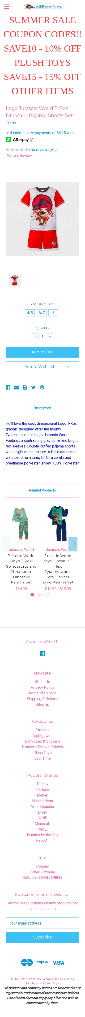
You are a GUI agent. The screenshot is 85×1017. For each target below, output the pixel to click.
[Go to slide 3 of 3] (47, 594)
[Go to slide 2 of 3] (40, 594)
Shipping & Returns (42, 699)
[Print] (25, 387)
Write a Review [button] (19, 155)
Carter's (42, 789)
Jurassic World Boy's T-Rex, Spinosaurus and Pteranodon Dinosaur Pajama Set (21, 569)
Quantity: (43, 328)
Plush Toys (42, 752)
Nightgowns (42, 735)
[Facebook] (8, 387)
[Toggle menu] (6, 6)
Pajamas (42, 730)
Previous (6, 544)
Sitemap (42, 704)
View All (42, 840)
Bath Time (42, 758)
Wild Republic (42, 806)
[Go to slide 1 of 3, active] (32, 594)
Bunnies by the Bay (42, 835)
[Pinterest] (42, 387)
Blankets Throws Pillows (42, 747)
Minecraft (43, 823)
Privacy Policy (42, 687)
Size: (42, 304)
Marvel (42, 795)
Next (73, 544)
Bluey (42, 812)
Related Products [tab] (42, 490)
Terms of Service (42, 693)
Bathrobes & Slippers (42, 741)
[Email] (16, 387)
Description (42, 408)
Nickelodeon (42, 801)
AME (43, 829)
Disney (42, 784)
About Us (42, 681)
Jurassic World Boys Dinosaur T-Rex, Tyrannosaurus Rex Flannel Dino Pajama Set (58, 569)
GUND (42, 818)
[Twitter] (33, 387)
